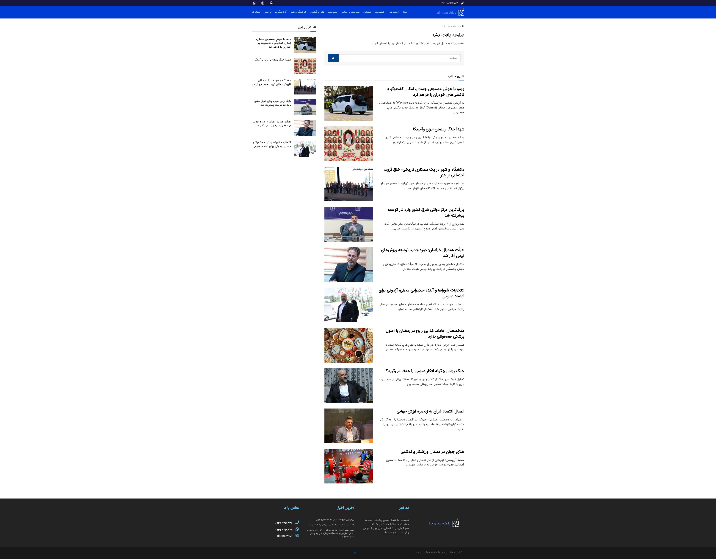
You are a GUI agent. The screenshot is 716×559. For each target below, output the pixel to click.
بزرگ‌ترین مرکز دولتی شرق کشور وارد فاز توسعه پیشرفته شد (426, 212)
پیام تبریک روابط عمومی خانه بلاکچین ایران (335, 519)
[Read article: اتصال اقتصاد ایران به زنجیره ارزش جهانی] (348, 426)
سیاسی (332, 12)
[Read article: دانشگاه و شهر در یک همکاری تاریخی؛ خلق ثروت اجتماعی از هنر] (348, 184)
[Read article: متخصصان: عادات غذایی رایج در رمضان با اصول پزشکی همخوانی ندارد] (348, 345)
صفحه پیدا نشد (449, 26)
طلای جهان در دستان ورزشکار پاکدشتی (432, 451)
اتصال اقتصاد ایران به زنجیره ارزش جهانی (430, 411)
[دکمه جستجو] (333, 58)
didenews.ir (285, 535)
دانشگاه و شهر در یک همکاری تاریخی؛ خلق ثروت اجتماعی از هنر (424, 172)
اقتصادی (380, 12)
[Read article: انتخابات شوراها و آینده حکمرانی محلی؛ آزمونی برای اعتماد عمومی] (348, 305)
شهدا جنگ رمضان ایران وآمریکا (438, 129)
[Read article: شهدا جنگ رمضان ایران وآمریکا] (348, 143)
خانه (404, 12)
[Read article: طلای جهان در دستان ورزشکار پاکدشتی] (348, 466)
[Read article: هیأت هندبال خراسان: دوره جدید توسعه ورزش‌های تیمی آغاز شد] (348, 264)
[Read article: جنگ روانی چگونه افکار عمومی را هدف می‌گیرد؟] (348, 385)
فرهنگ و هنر (298, 12)
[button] (271, 3)
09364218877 (284, 523)
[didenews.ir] (297, 535)
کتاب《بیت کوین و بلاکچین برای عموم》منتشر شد (331, 524)
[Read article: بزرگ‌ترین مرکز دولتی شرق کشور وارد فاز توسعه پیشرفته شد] (348, 224)
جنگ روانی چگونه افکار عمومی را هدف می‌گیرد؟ (425, 371)
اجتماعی (394, 12)
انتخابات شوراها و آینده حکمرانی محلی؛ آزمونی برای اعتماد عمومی (421, 293)
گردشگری (281, 12)
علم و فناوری (317, 12)
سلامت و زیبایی (350, 12)
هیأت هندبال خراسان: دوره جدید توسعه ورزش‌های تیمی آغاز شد (422, 253)
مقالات (256, 12)
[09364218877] (297, 522)
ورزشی (267, 12)
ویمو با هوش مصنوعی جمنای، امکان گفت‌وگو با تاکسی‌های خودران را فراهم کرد (425, 92)
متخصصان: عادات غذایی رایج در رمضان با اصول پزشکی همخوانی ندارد (425, 333)
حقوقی (367, 12)
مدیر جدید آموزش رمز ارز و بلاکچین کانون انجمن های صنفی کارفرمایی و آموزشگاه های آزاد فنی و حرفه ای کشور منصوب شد (330, 533)
